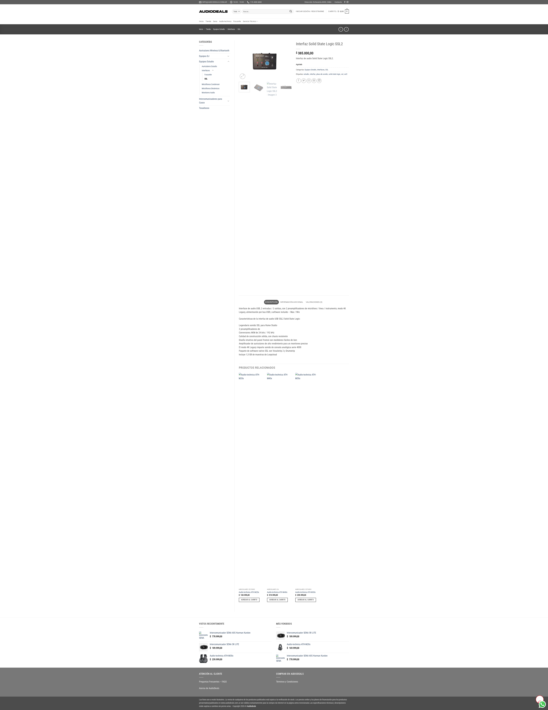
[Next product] (341, 29)
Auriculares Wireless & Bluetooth (214, 50)
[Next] (287, 60)
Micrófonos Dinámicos (210, 88)
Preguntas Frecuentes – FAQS (213, 681)
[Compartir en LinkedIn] (319, 80)
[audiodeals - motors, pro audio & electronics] (213, 11)
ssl (342, 74)
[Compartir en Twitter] (303, 80)
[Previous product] (346, 29)
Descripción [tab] (271, 302)
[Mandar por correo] (309, 80)
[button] (310, 11)
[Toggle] (228, 56)
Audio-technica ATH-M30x (305, 592)
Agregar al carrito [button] (249, 600)
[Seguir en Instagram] (347, 2)
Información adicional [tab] (291, 302)
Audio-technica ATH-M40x (277, 592)
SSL (239, 29)
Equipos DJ (204, 56)
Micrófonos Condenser (211, 84)
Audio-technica (225, 21)
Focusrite (237, 21)
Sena (215, 21)
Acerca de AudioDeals (209, 688)
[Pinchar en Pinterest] (314, 80)
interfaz (313, 74)
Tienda (208, 21)
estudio (306, 74)
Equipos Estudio (219, 29)
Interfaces (231, 29)
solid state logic (334, 74)
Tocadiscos (204, 108)
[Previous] (243, 60)
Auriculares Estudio (209, 66)
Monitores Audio (208, 92)
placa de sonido (322, 74)
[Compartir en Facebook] (298, 80)
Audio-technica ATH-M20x (249, 592)
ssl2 (345, 74)
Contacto (338, 2)
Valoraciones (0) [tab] (314, 302)
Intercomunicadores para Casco (210, 101)
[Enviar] (290, 11)
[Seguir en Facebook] (345, 2)
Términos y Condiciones (287, 681)
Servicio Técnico (249, 21)
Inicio (201, 21)
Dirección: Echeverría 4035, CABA (318, 2)
